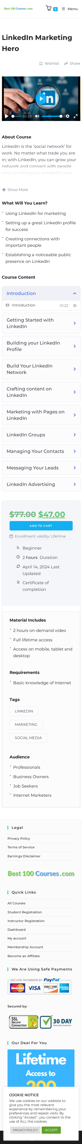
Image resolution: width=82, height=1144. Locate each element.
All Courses (17, 903)
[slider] (16, 116)
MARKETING (26, 724)
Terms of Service (21, 847)
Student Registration (25, 912)
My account (17, 938)
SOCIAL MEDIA (28, 738)
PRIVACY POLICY (25, 1130)
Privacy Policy (19, 838)
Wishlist (52, 63)
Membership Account (25, 947)
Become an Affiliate (24, 956)
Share (75, 63)
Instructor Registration (26, 921)
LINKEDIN (24, 711)
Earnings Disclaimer (24, 856)
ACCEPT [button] (51, 1130)
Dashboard (17, 930)
